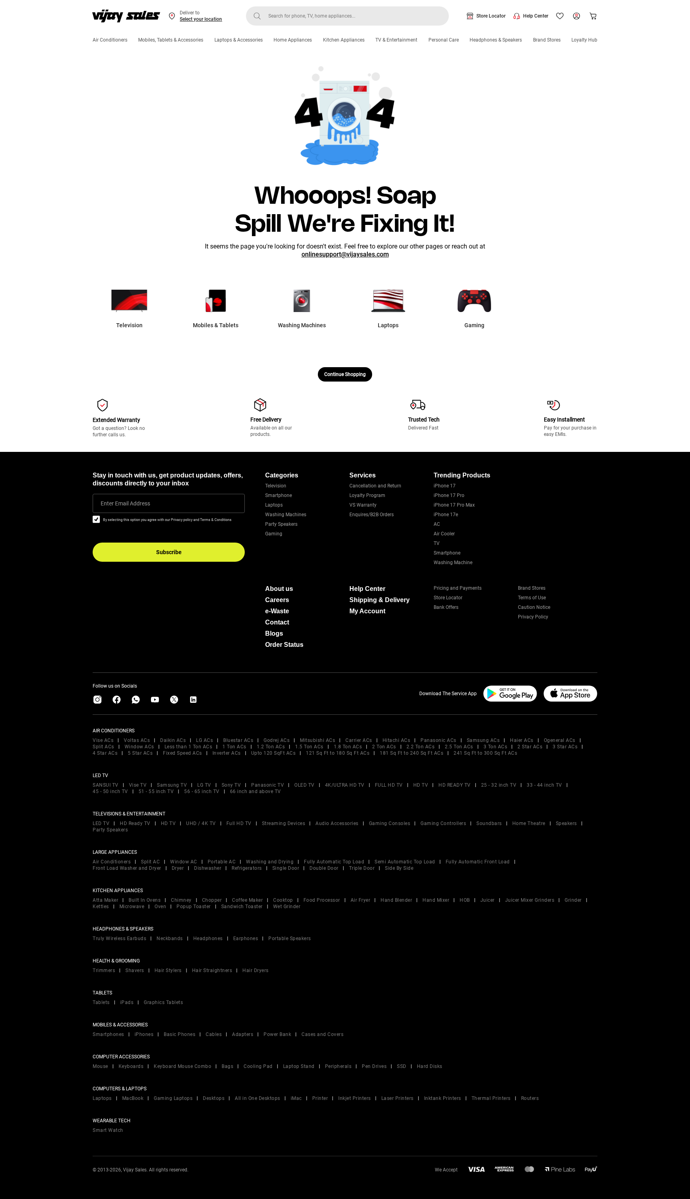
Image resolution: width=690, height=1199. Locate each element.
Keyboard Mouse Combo (182, 1066)
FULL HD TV (389, 785)
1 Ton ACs (234, 747)
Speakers (566, 823)
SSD (401, 1066)
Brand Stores (547, 40)
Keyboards (131, 1066)
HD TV (420, 785)
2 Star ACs (530, 747)
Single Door (285, 868)
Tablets (101, 1002)
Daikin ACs (173, 740)
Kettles (101, 906)
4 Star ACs (105, 753)
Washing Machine (453, 562)
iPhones (144, 1034)
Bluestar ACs (238, 740)
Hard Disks (429, 1066)
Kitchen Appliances (344, 40)
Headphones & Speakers (496, 40)
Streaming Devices (283, 823)
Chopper (212, 900)
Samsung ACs (483, 740)
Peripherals (338, 1066)
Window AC (183, 862)
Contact (277, 622)
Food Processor (321, 900)
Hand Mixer (435, 900)
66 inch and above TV (255, 791)
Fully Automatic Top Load (334, 862)
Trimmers (104, 970)
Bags (227, 1066)
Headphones (208, 938)
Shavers (134, 970)
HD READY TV (454, 785)
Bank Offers (446, 607)
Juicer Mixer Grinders (530, 900)
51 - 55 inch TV (156, 791)
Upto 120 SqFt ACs (273, 753)
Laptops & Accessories (238, 40)
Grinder (573, 900)
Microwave (132, 906)
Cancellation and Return (375, 486)
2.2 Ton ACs (420, 747)
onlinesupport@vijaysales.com (345, 254)
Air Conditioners (110, 40)
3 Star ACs (565, 747)
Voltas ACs (137, 740)
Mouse (100, 1066)
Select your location (201, 19)
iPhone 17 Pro (449, 495)
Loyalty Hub (584, 40)
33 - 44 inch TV (544, 785)
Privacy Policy (533, 617)
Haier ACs (521, 740)
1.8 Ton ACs (348, 747)
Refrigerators (247, 868)
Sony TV (231, 785)
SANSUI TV (106, 785)
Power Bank (277, 1034)
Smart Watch (108, 1130)
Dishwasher (207, 868)
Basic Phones (179, 1034)
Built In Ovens (145, 900)
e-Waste (277, 611)
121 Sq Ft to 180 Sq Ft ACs (337, 753)
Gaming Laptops (173, 1098)
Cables (214, 1034)
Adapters (242, 1034)
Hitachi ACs (396, 740)
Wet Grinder (287, 906)
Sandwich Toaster (242, 906)
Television (275, 486)
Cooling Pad (258, 1066)
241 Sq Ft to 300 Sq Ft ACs (485, 753)
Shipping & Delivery (379, 600)
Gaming (273, 534)
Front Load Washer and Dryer (127, 868)
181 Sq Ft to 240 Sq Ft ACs (411, 753)
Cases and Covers (322, 1034)
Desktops (213, 1098)
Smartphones (108, 1034)
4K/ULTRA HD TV (345, 785)
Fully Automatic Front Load (478, 862)
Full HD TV (239, 823)
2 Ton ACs (384, 747)
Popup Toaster (193, 906)
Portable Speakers (289, 938)
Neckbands (170, 938)
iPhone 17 (445, 486)
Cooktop (283, 900)
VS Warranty (363, 505)
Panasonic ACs (438, 740)
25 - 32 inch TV (499, 785)
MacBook (133, 1098)
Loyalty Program (367, 495)
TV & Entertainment (396, 40)
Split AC (150, 862)
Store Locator (491, 16)
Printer (320, 1098)
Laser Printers (397, 1098)
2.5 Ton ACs (459, 747)
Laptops (274, 505)
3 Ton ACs (496, 747)
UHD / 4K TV (201, 823)
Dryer (178, 868)
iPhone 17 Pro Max (454, 505)
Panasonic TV (267, 785)
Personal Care (443, 40)
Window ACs (139, 747)
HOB (465, 900)
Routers (530, 1098)
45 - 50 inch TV (110, 791)
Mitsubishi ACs (317, 740)
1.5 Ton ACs (309, 747)
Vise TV (138, 785)
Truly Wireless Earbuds (119, 938)
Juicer (487, 900)
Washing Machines (285, 514)
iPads (127, 1002)
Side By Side (399, 868)
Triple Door (362, 868)
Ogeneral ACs (559, 740)
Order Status (284, 644)
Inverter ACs (226, 753)
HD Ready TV (135, 823)
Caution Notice (534, 607)
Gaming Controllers (443, 823)
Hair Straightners (212, 970)
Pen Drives (374, 1066)
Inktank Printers (442, 1098)
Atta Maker (105, 900)
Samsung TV (172, 785)
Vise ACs (103, 740)
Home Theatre (528, 823)
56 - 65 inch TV (202, 791)
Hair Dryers (255, 970)
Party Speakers (281, 524)
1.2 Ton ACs (271, 747)
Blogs (274, 633)
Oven (160, 906)
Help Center (535, 16)
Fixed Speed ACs (182, 753)
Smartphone (278, 495)
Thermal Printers (491, 1098)
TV (437, 543)
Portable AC (222, 862)
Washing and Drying (269, 862)
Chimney (181, 900)
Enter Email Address (125, 503)
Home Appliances (293, 40)
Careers (277, 600)
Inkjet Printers (354, 1098)
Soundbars (489, 823)
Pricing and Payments (458, 588)
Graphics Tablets (163, 1002)
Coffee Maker (247, 900)
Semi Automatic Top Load (405, 862)
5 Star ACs (140, 753)
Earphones (245, 938)
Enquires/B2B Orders (371, 514)
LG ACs (204, 740)
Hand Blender (396, 900)
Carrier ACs (358, 740)
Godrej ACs (276, 740)
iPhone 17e (446, 514)
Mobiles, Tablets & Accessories (170, 40)
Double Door (324, 868)
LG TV (204, 785)
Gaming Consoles (389, 823)
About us (279, 588)
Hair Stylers (168, 970)
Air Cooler (444, 534)
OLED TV (304, 785)
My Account (367, 611)
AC (437, 524)
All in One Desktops (257, 1098)
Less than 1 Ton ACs (188, 747)
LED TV (101, 823)
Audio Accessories (337, 823)
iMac (296, 1098)
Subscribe (169, 552)
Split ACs (103, 747)
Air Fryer (361, 900)
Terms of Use (532, 597)
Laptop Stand (299, 1066)
